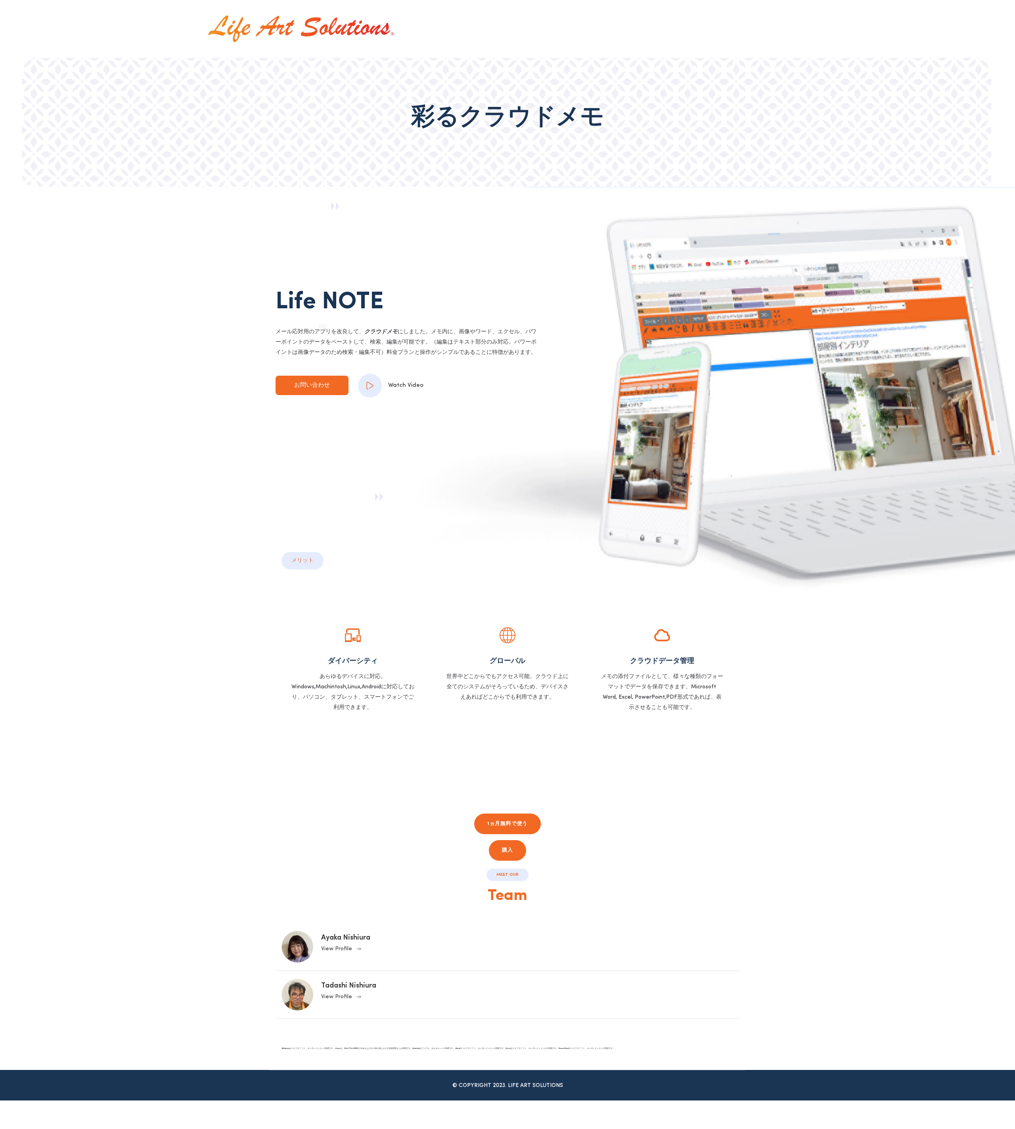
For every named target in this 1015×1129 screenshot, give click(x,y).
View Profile (336, 949)
